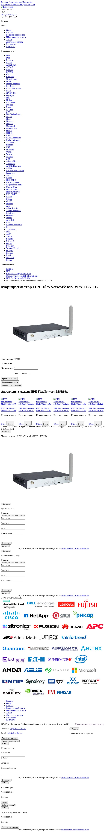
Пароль (4, 797)
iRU (8, 112)
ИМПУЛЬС (11, 180)
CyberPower (11, 79)
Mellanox (10, 257)
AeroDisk (10, 220)
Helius (9, 100)
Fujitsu (9, 62)
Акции (9, 39)
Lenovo (9, 60)
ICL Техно (10, 102)
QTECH (9, 133)
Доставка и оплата (14, 42)
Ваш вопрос (6, 580)
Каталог (9, 32)
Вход (22, 4)
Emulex (9, 255)
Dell (8, 58)
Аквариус (10, 163)
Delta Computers (13, 84)
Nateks (9, 218)
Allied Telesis (11, 208)
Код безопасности (14, 185)
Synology (10, 246)
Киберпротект (12, 182)
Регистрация (29, 4)
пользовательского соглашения (75, 548)
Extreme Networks (14, 225)
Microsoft (10, 241)
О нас (8, 30)
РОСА (9, 199)
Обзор (4, 424)
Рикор (9, 196)
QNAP (9, 243)
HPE (8, 55)
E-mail (4, 528)
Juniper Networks (13, 210)
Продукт (5, 513)
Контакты (10, 46)
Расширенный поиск (15, 35)
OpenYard (10, 126)
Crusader (10, 76)
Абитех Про (11, 161)
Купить (10, 424)
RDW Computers (13, 138)
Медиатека (11, 44)
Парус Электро (13, 192)
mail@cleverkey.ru (9, 14)
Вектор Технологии (15, 171)
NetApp (9, 121)
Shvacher (10, 142)
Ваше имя (5, 518)
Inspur (8, 107)
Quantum (10, 215)
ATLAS (9, 67)
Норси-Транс (12, 189)
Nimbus (9, 123)
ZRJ (8, 159)
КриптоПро (11, 187)
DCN (8, 81)
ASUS (9, 236)
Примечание (6, 533)
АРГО (9, 168)
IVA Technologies (13, 114)
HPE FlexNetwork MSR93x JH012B (96, 409)
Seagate (9, 239)
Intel (8, 232)
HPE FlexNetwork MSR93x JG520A (9, 409)
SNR (8, 147)
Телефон (5, 523)
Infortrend (10, 213)
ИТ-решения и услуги (16, 37)
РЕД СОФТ (11, 194)
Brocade (9, 253)
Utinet (8, 152)
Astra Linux (11, 65)
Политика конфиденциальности (89, 724)
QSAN (9, 131)
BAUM (9, 72)
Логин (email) (7, 792)
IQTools (9, 109)
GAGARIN (11, 93)
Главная (9, 701)
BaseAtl (9, 69)
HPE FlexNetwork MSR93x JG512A (61, 409)
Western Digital (12, 248)
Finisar (9, 260)
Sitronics (9, 145)
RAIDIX (10, 135)
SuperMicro (11, 229)
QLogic (9, 250)
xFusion (9, 156)
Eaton (8, 227)
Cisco (8, 74)
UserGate (10, 149)
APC (8, 206)
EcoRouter (10, 86)
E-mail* (4, 758)
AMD (8, 234)
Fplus (8, 91)
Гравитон (10, 173)
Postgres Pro (11, 128)
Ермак (9, 178)
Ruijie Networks (13, 140)
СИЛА (9, 201)
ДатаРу (9, 175)
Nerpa (8, 119)
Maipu (9, 116)
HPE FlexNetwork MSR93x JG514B (79, 409)
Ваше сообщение (8, 768)
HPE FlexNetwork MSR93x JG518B (44, 409)
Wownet (9, 154)
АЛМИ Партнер (13, 166)
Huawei (9, 203)
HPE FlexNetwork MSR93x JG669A (26, 409)
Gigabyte (10, 95)
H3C (8, 98)
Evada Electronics (13, 88)
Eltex (8, 222)
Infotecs (9, 105)
